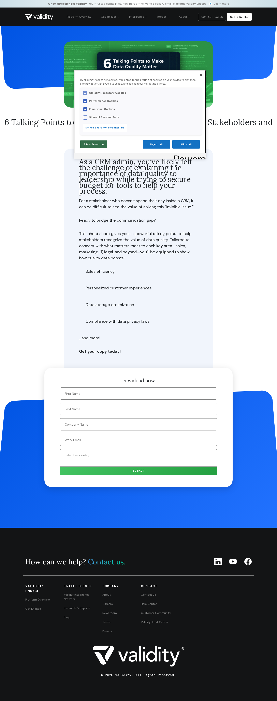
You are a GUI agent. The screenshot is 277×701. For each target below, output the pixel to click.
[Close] (200, 74)
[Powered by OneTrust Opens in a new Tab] (188, 156)
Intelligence (137, 16)
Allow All (185, 144)
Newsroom (109, 613)
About (183, 16)
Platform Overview (79, 16)
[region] (140, 114)
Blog (67, 617)
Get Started (239, 17)
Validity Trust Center (154, 622)
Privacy (107, 631)
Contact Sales (212, 17)
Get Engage (33, 608)
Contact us (148, 594)
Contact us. (107, 561)
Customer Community (156, 613)
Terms (106, 622)
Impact (162, 16)
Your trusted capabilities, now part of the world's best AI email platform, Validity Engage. (138, 3)
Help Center (149, 604)
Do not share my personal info (105, 127)
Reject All (156, 144)
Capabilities (109, 16)
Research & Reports (77, 608)
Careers (107, 604)
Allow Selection (94, 144)
